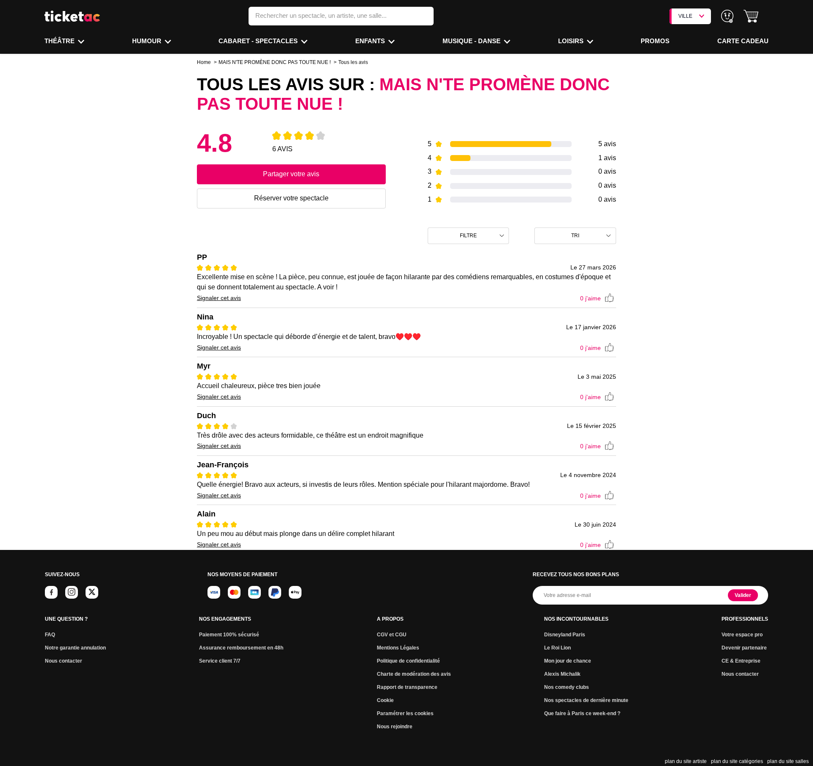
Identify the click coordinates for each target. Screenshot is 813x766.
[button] (751, 16)
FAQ (50, 635)
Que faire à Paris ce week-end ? (582, 713)
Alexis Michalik (562, 674)
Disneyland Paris (564, 635)
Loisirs (571, 40)
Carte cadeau (743, 40)
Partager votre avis (291, 174)
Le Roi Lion (557, 648)
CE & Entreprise (741, 661)
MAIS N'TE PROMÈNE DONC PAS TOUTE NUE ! (274, 62)
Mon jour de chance (567, 661)
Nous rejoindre (394, 727)
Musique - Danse (472, 40)
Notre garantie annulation (75, 648)
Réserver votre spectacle (291, 198)
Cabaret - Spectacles (258, 40)
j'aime (590, 298)
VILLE (685, 16)
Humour (147, 40)
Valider (743, 595)
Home (204, 62)
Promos (655, 40)
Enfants (371, 40)
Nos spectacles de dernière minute (586, 700)
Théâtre (60, 40)
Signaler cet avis (219, 297)
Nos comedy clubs (566, 687)
